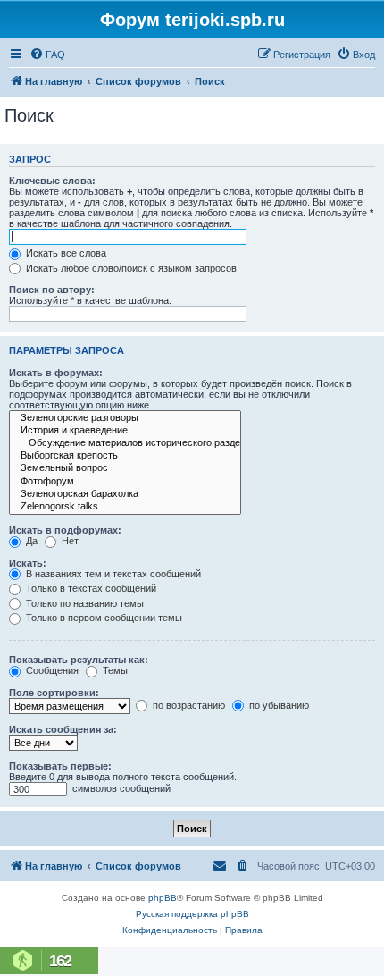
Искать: (27, 563)
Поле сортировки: (54, 692)
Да (30, 540)
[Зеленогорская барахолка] (125, 494)
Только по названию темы (83, 603)
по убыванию (277, 705)
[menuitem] (47, 54)
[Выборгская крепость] (125, 456)
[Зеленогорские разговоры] (125, 418)
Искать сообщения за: (63, 729)
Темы (114, 670)
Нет (69, 540)
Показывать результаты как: (78, 659)
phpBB (162, 898)
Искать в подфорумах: (65, 530)
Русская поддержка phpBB (192, 914)
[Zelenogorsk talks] (125, 507)
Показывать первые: (60, 766)
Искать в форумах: (56, 372)
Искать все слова (64, 253)
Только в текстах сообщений (89, 588)
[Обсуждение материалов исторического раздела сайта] (125, 443)
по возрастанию (187, 705)
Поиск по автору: (52, 289)
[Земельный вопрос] (125, 468)
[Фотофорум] (125, 481)
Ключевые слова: (52, 180)
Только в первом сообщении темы (102, 617)
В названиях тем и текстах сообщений (112, 573)
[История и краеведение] (125, 431)
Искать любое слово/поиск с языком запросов (130, 268)
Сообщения (51, 670)
